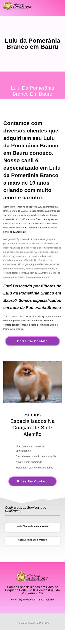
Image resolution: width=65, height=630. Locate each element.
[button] (57, 7)
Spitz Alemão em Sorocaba (32, 540)
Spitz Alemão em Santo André (32, 526)
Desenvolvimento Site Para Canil (32, 623)
